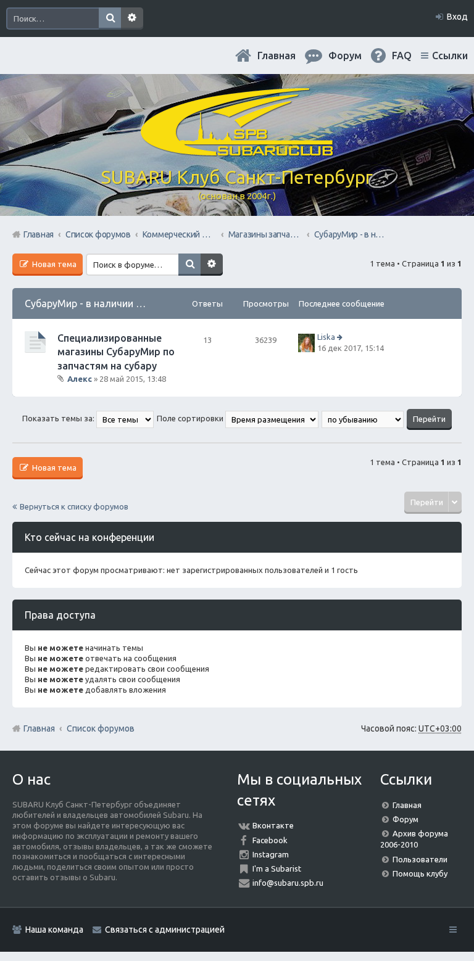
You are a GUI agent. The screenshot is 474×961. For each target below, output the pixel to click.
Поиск (110, 18)
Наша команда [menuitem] (54, 929)
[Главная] (237, 151)
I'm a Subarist (276, 868)
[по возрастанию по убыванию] (363, 418)
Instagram (270, 854)
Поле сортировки (191, 418)
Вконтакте (273, 825)
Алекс (79, 378)
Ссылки (450, 55)
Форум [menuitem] (345, 55)
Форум (405, 819)
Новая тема (53, 264)
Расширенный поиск (132, 18)
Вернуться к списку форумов (74, 506)
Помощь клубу (420, 873)
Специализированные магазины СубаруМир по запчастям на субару (116, 351)
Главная (276, 55)
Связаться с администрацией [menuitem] (165, 929)
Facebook (270, 840)
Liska (326, 336)
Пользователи (420, 859)
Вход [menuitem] (457, 17)
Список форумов (101, 728)
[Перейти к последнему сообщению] (341, 336)
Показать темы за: (59, 418)
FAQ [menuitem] (402, 55)
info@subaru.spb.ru (287, 882)
